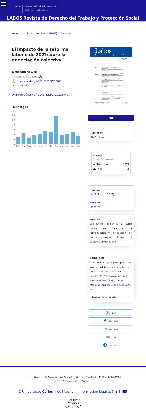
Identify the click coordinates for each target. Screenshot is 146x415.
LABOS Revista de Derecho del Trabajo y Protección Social (73, 18)
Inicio (15, 33)
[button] (110, 312)
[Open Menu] (3, 4)
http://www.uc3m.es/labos (73, 381)
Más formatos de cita (104, 297)
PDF (111, 117)
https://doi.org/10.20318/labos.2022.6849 (43, 94)
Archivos (27, 33)
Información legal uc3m (98, 391)
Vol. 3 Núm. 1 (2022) (46, 33)
